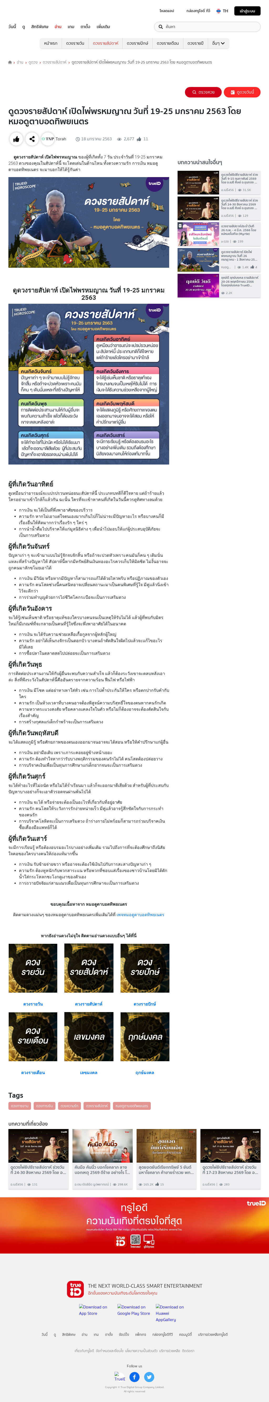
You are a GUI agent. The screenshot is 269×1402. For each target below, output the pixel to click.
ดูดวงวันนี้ (245, 92)
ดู (23, 27)
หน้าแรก (51, 43)
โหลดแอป (167, 10)
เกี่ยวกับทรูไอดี (84, 1350)
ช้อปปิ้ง (124, 1334)
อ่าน (58, 27)
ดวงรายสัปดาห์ (105, 43)
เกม (71, 27)
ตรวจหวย (207, 92)
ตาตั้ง (85, 27)
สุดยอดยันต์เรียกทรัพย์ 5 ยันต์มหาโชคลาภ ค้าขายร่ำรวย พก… (166, 1170)
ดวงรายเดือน (168, 43)
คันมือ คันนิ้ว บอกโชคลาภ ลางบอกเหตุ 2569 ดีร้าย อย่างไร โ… (102, 1170)
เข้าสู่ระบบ (247, 11)
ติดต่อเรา (188, 1350)
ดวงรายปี (196, 43)
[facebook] (134, 1377)
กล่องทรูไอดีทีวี (162, 1334)
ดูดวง (33, 62)
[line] (120, 1377)
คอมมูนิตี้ (185, 1334)
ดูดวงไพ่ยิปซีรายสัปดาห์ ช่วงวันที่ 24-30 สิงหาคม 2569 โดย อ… (38, 1170)
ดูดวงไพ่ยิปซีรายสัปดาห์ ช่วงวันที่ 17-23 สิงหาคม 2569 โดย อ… (230, 1170)
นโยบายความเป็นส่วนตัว (141, 1350)
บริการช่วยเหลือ (169, 1350)
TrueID (24, 11)
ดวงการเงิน (44, 1106)
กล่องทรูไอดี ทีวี (198, 10)
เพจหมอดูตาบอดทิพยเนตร (140, 914)
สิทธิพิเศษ (39, 27)
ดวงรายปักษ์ (137, 43)
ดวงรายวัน (75, 43)
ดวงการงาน (19, 1106)
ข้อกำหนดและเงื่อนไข (109, 1350)
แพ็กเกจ (140, 1334)
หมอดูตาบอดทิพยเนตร (132, 1106)
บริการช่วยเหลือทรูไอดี (213, 1334)
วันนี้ (12, 27)
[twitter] (149, 1377)
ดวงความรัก (69, 1106)
